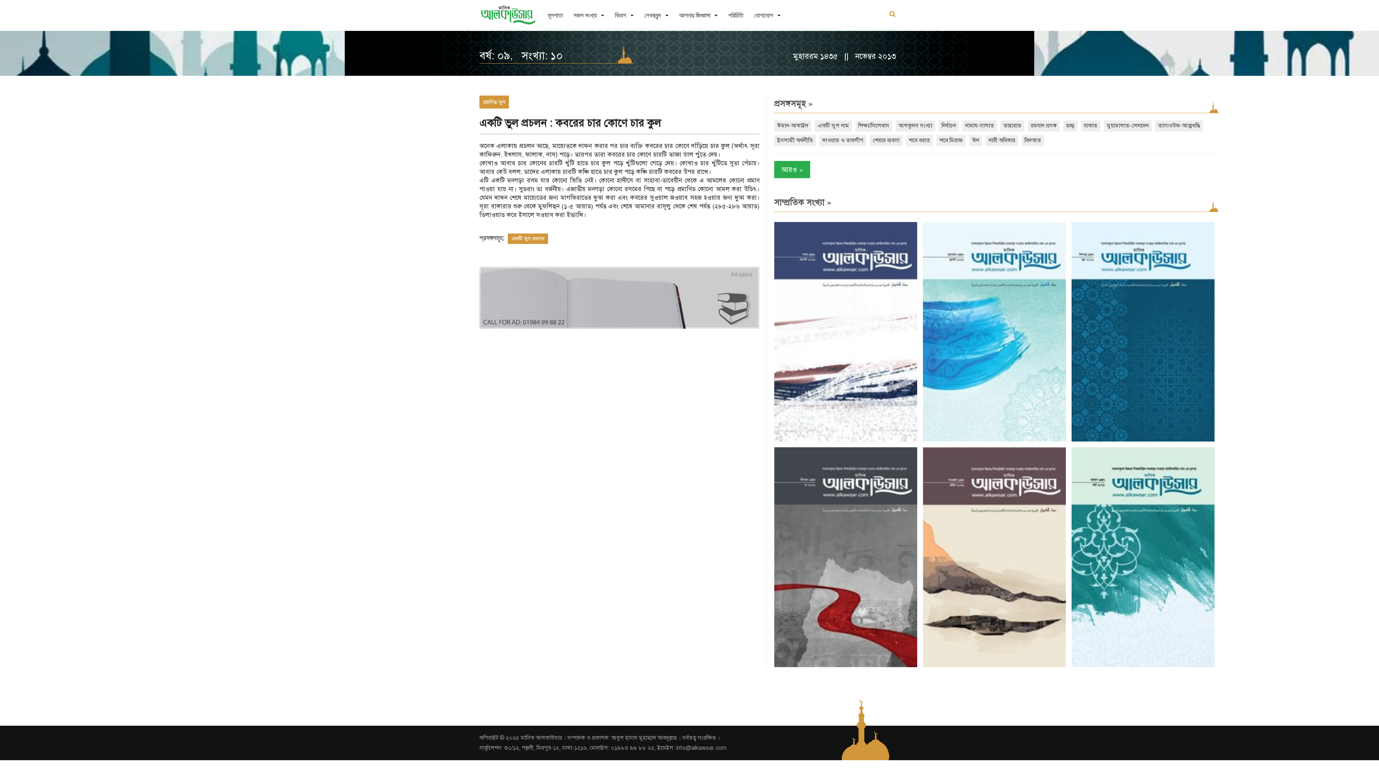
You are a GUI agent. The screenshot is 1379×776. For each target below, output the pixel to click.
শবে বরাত (919, 140)
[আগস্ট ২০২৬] (845, 440)
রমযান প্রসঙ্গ (1044, 125)
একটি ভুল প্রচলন (527, 238)
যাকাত (1090, 125)
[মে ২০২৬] (845, 665)
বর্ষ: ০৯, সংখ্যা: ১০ (521, 56)
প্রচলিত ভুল (494, 102)
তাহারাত (1012, 125)
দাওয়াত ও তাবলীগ (842, 140)
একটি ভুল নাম (833, 125)
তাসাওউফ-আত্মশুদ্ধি (1179, 125)
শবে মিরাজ (951, 140)
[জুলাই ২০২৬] (994, 440)
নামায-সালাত (979, 125)
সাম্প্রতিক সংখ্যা (802, 202)
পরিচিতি (735, 15)
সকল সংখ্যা (585, 15)
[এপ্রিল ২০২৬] (994, 665)
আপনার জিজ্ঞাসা (694, 15)
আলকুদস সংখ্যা (915, 125)
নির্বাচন (949, 125)
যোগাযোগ (763, 15)
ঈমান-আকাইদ (792, 125)
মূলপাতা (555, 15)
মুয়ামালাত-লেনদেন (1128, 125)
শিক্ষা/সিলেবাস (873, 125)
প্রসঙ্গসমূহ (793, 103)
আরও (792, 169)
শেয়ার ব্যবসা (886, 140)
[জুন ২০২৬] (1143, 440)
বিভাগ (620, 15)
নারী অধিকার (1002, 140)
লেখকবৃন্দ (652, 15)
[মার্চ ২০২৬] (1143, 665)
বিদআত (1033, 140)
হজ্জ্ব (1070, 125)
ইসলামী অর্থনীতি (795, 140)
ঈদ (975, 140)
